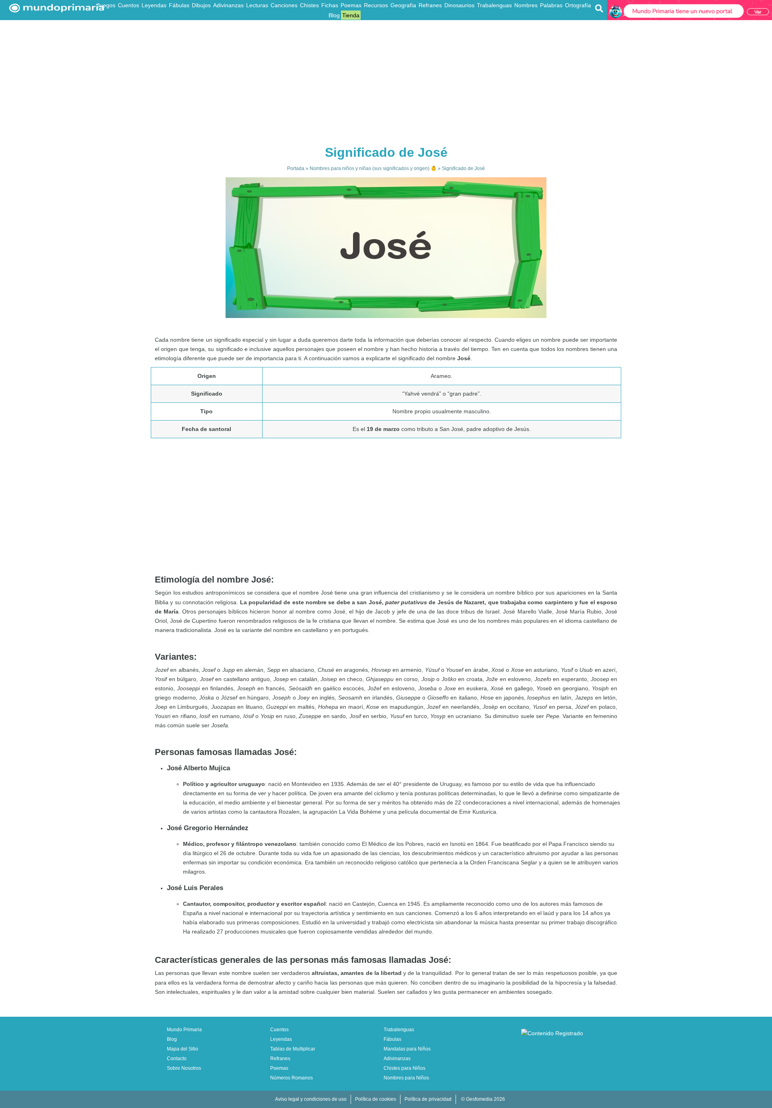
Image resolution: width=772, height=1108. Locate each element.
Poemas (351, 5)
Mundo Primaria (184, 1029)
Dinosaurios (459, 5)
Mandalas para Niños (407, 1049)
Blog (334, 15)
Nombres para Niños (406, 1078)
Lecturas (257, 5)
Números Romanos (291, 1078)
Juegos (106, 5)
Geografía (403, 5)
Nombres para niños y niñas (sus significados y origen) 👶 (373, 168)
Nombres (526, 5)
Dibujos (201, 5)
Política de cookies (375, 1099)
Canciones (284, 5)
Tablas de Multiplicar (292, 1049)
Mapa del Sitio (182, 1049)
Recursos (376, 5)
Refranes (430, 5)
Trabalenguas (494, 5)
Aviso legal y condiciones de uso (311, 1099)
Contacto (177, 1058)
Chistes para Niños (404, 1068)
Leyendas (154, 5)
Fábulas (179, 5)
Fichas (329, 5)
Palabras (551, 5)
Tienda (350, 15)
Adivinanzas (228, 5)
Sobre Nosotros (184, 1068)
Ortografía (578, 5)
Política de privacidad (428, 1099)
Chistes (309, 5)
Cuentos (128, 5)
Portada (295, 168)
